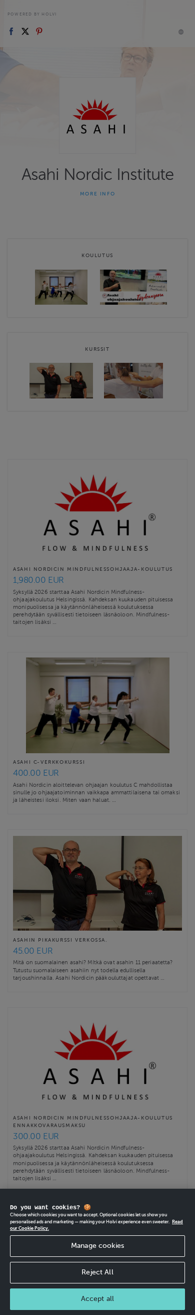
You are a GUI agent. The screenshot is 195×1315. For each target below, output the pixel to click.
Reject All (97, 1272)
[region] (97, 1252)
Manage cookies (97, 1245)
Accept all (97, 1298)
